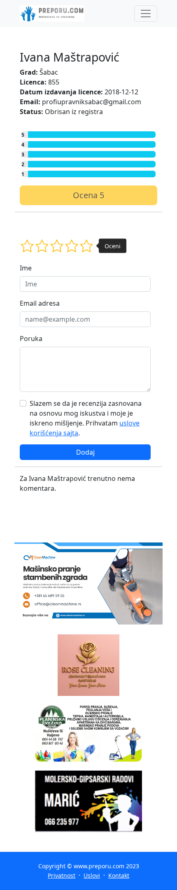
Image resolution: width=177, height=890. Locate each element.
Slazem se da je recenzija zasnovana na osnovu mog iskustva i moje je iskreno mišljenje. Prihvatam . (86, 418)
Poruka (31, 338)
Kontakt (118, 875)
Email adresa (40, 303)
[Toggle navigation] (145, 13)
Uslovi (92, 875)
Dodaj (85, 452)
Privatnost (61, 875)
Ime (26, 267)
